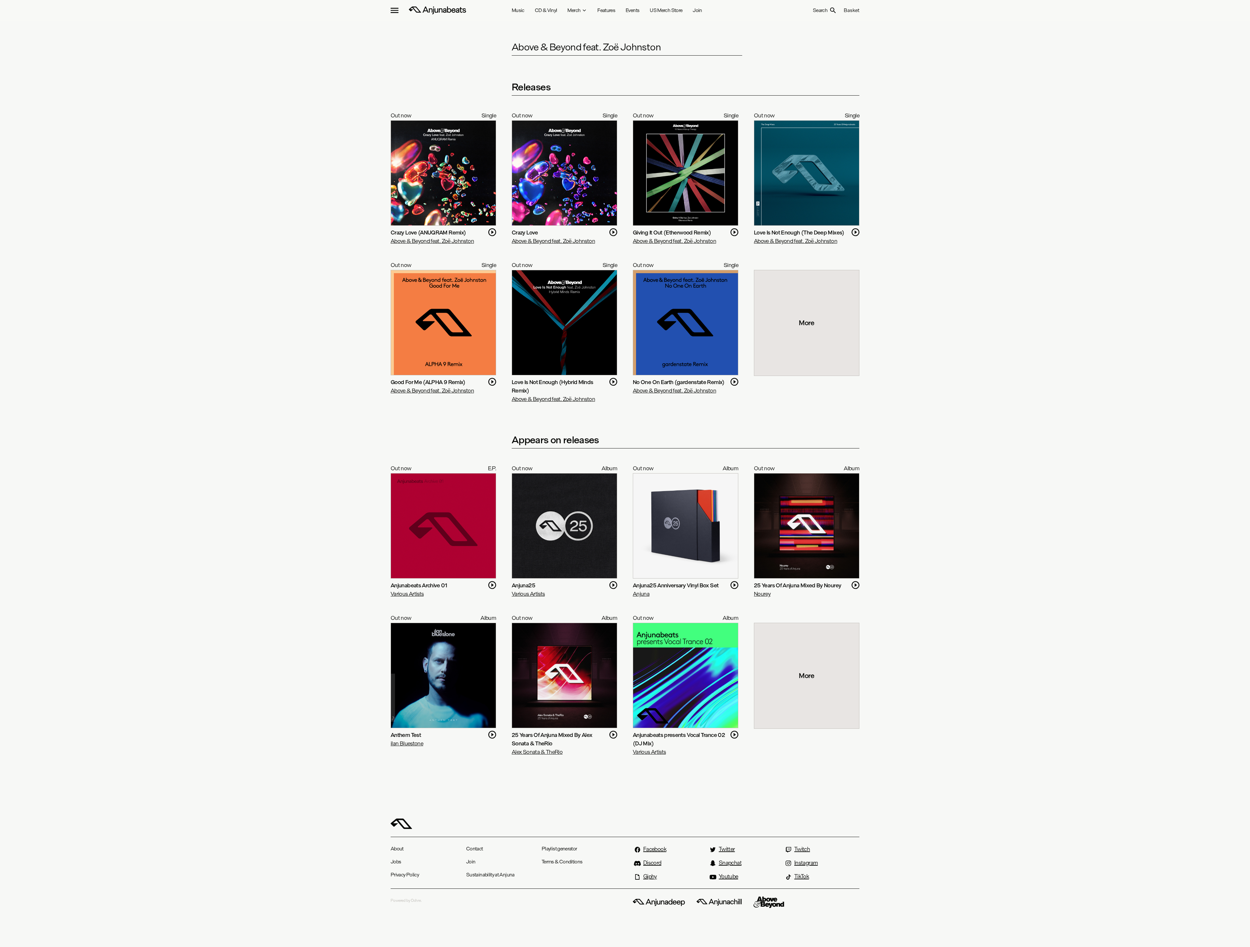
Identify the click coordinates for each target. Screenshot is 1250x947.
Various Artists (407, 593)
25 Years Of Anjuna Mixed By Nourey (797, 585)
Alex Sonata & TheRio (537, 751)
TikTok (801, 876)
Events (632, 10)
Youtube (728, 876)
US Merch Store (666, 10)
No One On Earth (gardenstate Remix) (679, 382)
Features (606, 10)
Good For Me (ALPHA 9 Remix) (428, 382)
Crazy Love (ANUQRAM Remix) (428, 232)
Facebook (654, 849)
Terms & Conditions (562, 862)
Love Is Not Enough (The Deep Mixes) (799, 232)
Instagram (806, 862)
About (397, 849)
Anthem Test (406, 734)
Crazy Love (525, 232)
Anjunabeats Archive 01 (419, 585)
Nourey (762, 593)
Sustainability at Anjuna (490, 875)
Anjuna (641, 593)
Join (697, 10)
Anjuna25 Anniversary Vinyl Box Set (675, 585)
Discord (652, 862)
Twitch (802, 849)
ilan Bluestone (407, 743)
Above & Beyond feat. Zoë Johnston (432, 240)
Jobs (396, 862)
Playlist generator (559, 849)
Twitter (727, 849)
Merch (573, 10)
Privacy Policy (405, 875)
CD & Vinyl (546, 10)
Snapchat (730, 862)
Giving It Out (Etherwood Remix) (672, 232)
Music (518, 10)
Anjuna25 (523, 585)
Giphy (650, 876)
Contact (474, 849)
